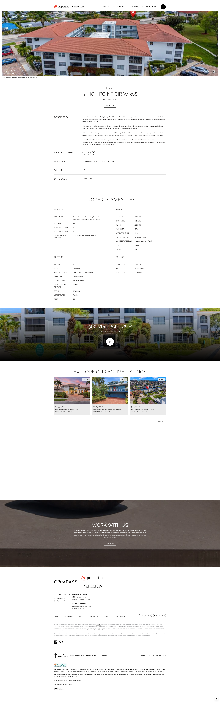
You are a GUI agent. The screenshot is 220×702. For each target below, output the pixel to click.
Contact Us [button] (110, 543)
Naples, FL (136, 7)
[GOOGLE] (159, 615)
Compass (98, 624)
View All (161, 421)
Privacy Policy (161, 655)
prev (8, 72)
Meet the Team (68, 616)
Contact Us (107, 616)
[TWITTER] (150, 615)
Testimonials (94, 616)
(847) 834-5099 (59, 598)
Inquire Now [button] (110, 105)
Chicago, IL (122, 7)
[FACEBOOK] (141, 615)
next (13, 72)
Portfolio (107, 7)
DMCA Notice (121, 616)
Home (56, 616)
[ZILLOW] (164, 615)
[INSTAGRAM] (145, 615)
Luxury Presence (102, 655)
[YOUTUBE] (155, 615)
